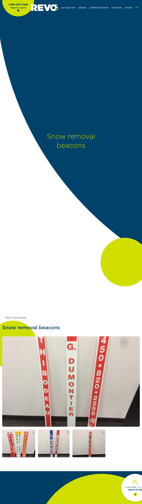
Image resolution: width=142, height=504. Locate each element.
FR (136, 8)
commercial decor (99, 8)
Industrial (116, 8)
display (82, 8)
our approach (68, 8)
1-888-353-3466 (18, 4)
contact (128, 8)
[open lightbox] (71, 381)
